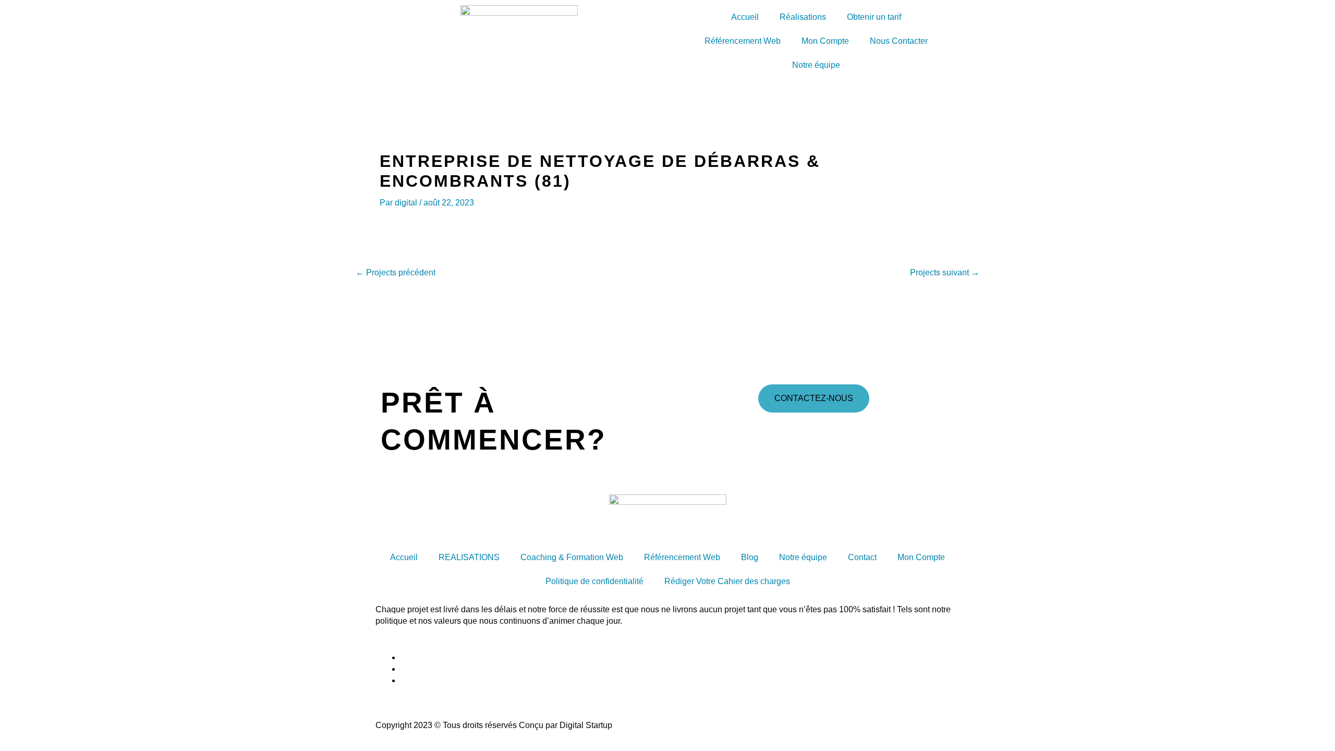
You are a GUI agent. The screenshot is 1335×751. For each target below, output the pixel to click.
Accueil (745, 17)
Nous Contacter (899, 41)
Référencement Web (743, 41)
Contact (862, 557)
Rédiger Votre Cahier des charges (727, 581)
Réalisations (803, 17)
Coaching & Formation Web (571, 557)
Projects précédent (395, 273)
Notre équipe (816, 64)
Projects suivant (944, 273)
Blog (749, 557)
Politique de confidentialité (594, 581)
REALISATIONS (469, 557)
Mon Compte (825, 41)
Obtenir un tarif (874, 17)
